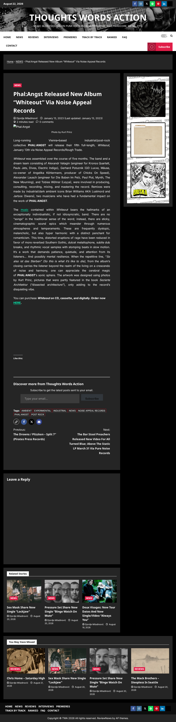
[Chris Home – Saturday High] (26, 661)
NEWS (19, 37)
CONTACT (11, 45)
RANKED (112, 37)
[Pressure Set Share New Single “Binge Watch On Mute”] (62, 591)
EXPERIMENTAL (42, 410)
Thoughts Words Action (88, 17)
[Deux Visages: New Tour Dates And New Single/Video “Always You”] (99, 591)
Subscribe (164, 46)
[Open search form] (171, 36)
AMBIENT (26, 410)
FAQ (124, 37)
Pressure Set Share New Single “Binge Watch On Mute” (61, 611)
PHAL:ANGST (21, 414)
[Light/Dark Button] (164, 35)
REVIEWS (33, 37)
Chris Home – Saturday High (26, 678)
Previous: (34, 434)
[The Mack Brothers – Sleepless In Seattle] (150, 661)
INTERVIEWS (51, 37)
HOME (7, 37)
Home (10, 61)
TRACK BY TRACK (92, 37)
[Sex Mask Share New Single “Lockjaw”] (24, 591)
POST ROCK (37, 414)
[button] (16, 422)
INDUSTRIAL (59, 410)
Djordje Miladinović (27, 118)
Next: (89, 441)
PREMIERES (70, 37)
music (24, 209)
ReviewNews (104, 718)
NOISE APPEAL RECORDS (91, 410)
